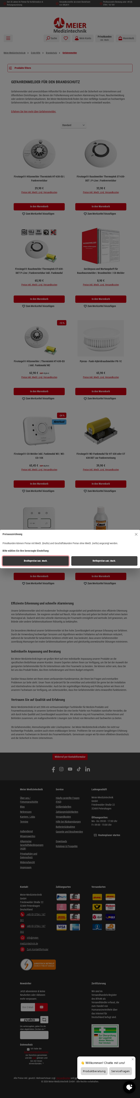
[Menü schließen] (136, 534)
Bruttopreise (36, 560)
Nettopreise (104, 560)
